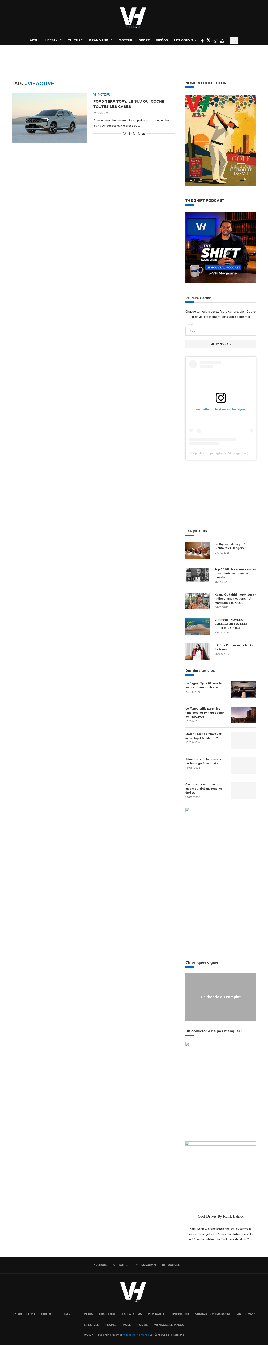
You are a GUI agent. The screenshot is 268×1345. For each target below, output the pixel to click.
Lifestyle (53, 40)
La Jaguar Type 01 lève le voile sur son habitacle (203, 685)
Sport (144, 40)
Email (189, 324)
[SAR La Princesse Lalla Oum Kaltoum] (197, 651)
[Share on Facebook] (129, 133)
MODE (127, 1324)
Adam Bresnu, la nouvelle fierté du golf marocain (203, 761)
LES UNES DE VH (23, 1314)
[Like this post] (124, 133)
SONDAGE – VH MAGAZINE (213, 1314)
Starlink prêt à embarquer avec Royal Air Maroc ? (203, 736)
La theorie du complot (221, 997)
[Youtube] (222, 41)
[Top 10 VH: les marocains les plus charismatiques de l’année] (197, 575)
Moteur (126, 40)
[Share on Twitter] (134, 133)
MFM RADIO (156, 1314)
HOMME (142, 1324)
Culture (75, 40)
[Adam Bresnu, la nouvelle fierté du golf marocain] (243, 765)
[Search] (234, 40)
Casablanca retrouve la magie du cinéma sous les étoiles (204, 788)
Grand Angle (100, 40)
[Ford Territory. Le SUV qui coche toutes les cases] (49, 118)
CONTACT (47, 1314)
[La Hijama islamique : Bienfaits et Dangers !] (197, 550)
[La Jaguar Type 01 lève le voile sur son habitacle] (243, 689)
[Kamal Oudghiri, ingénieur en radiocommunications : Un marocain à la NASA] (197, 601)
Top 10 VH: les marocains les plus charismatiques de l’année (235, 573)
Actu (34, 40)
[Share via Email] (143, 133)
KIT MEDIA (86, 1314)
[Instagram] (216, 41)
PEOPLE (111, 1324)
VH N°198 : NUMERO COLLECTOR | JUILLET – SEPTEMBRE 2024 (232, 624)
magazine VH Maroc (136, 1335)
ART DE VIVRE (246, 1314)
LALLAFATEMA (132, 1314)
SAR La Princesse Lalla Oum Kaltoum (235, 647)
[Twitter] (208, 41)
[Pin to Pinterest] (139, 133)
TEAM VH (66, 1314)
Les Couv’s (183, 40)
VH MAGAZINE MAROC (169, 1324)
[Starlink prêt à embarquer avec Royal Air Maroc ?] (243, 740)
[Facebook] (202, 41)
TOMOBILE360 (179, 1314)
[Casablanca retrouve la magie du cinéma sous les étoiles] (243, 790)
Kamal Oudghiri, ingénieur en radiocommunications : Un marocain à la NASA (235, 598)
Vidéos (162, 40)
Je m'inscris (221, 344)
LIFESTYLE (91, 1324)
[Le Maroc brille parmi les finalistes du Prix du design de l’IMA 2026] (243, 715)
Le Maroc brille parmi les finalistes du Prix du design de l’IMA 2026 (205, 712)
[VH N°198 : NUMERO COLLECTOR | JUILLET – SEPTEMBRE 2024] (197, 626)
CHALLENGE (107, 1314)
